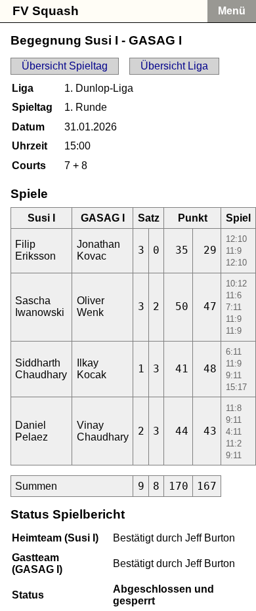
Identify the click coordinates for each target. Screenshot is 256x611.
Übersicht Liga (174, 65)
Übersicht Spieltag (65, 65)
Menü (231, 10)
